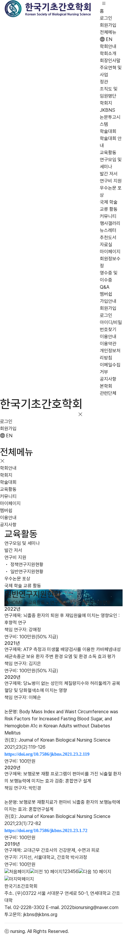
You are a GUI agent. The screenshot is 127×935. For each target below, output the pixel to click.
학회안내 (108, 46)
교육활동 (108, 152)
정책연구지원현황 (26, 564)
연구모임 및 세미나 (22, 543)
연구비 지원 (111, 181)
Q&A (104, 287)
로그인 (106, 18)
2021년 (12, 643)
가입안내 (108, 301)
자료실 (106, 244)
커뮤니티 (108, 216)
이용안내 (108, 336)
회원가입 (108, 25)
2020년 (12, 677)
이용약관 (108, 343)
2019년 (12, 844)
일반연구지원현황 (26, 571)
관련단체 (108, 393)
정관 (104, 82)
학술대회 (108, 131)
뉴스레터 (108, 230)
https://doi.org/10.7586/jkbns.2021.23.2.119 (46, 754)
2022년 (12, 609)
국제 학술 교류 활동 (22, 586)
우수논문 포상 (17, 578)
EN (108, 39)
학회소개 (108, 53)
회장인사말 (110, 60)
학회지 (106, 103)
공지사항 (108, 379)
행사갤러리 (110, 223)
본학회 (106, 386)
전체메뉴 (108, 32)
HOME (16, 602)
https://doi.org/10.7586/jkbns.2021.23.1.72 (45, 830)
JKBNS (107, 110)
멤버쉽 (106, 294)
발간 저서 (109, 174)
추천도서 (108, 237)
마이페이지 (110, 251)
